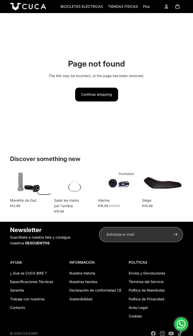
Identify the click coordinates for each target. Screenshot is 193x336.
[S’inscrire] (175, 234)
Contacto (17, 307)
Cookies (135, 316)
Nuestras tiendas (83, 281)
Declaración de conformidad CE (95, 290)
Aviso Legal (138, 307)
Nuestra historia (82, 273)
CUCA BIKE (30, 333)
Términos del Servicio (146, 281)
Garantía (17, 290)
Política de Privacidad (146, 299)
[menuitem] (146, 6)
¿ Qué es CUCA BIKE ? (28, 273)
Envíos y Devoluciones (147, 273)
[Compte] (166, 6)
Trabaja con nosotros (27, 299)
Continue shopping (96, 94)
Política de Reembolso (147, 290)
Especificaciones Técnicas (31, 281)
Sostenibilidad (80, 299)
